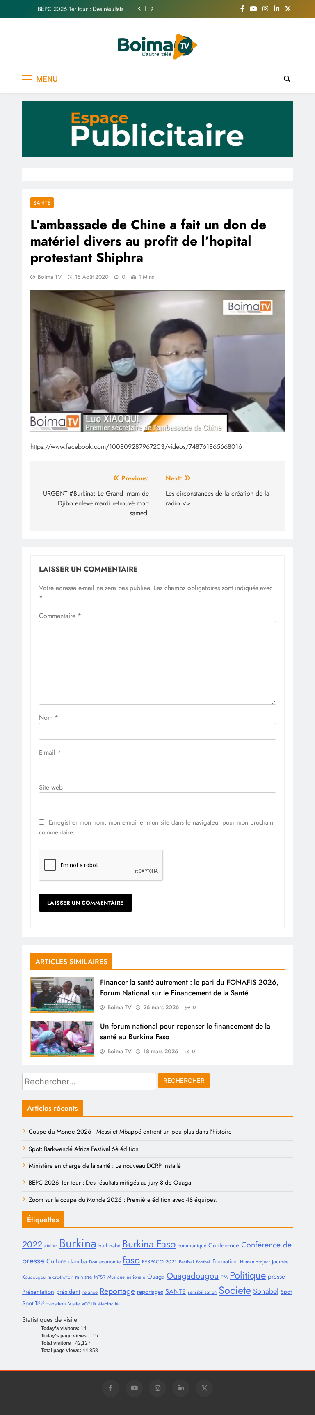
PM (224, 1277)
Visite (74, 1303)
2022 (32, 1244)
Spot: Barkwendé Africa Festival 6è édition (84, 1148)
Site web (51, 787)
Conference (223, 1245)
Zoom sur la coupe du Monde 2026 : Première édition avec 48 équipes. (123, 1199)
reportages (150, 1292)
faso (131, 1260)
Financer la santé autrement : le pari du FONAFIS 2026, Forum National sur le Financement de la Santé (189, 987)
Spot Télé (33, 1303)
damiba (77, 1261)
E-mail (50, 752)
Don (93, 1262)
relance (90, 1292)
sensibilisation (202, 1292)
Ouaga (155, 1276)
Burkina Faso (149, 1244)
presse (276, 1276)
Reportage (117, 1291)
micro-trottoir (60, 1277)
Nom (48, 717)
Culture (56, 1261)
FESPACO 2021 (159, 1262)
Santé (42, 203)
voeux (89, 1303)
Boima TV (50, 277)
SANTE (175, 1291)
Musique (116, 1277)
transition (56, 1303)
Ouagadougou (193, 1276)
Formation (225, 1261)
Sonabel (265, 1291)
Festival (186, 1262)
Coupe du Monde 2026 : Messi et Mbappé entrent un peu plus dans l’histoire (130, 1131)
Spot (286, 1292)
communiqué (192, 1246)
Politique (248, 1275)
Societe (235, 1290)
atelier (50, 1246)
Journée (280, 1262)
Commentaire (60, 615)
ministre (83, 1277)
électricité (108, 1303)
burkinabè (109, 1246)
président (68, 1291)
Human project (255, 1262)
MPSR (99, 1277)
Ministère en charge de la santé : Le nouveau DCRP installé (105, 1165)
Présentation (38, 1291)
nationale (136, 1277)
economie (110, 1262)
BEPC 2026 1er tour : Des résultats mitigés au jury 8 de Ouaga (80, 8)
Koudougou (34, 1277)
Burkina (77, 1243)
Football (203, 1262)
